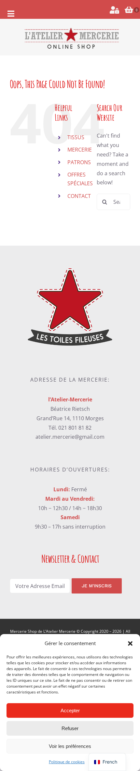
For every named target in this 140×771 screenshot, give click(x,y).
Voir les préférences (70, 746)
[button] (130, 643)
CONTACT (79, 196)
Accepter (70, 710)
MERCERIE (79, 149)
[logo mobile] (71, 29)
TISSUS (75, 137)
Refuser (70, 728)
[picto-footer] (70, 264)
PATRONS (79, 162)
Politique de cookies (67, 762)
